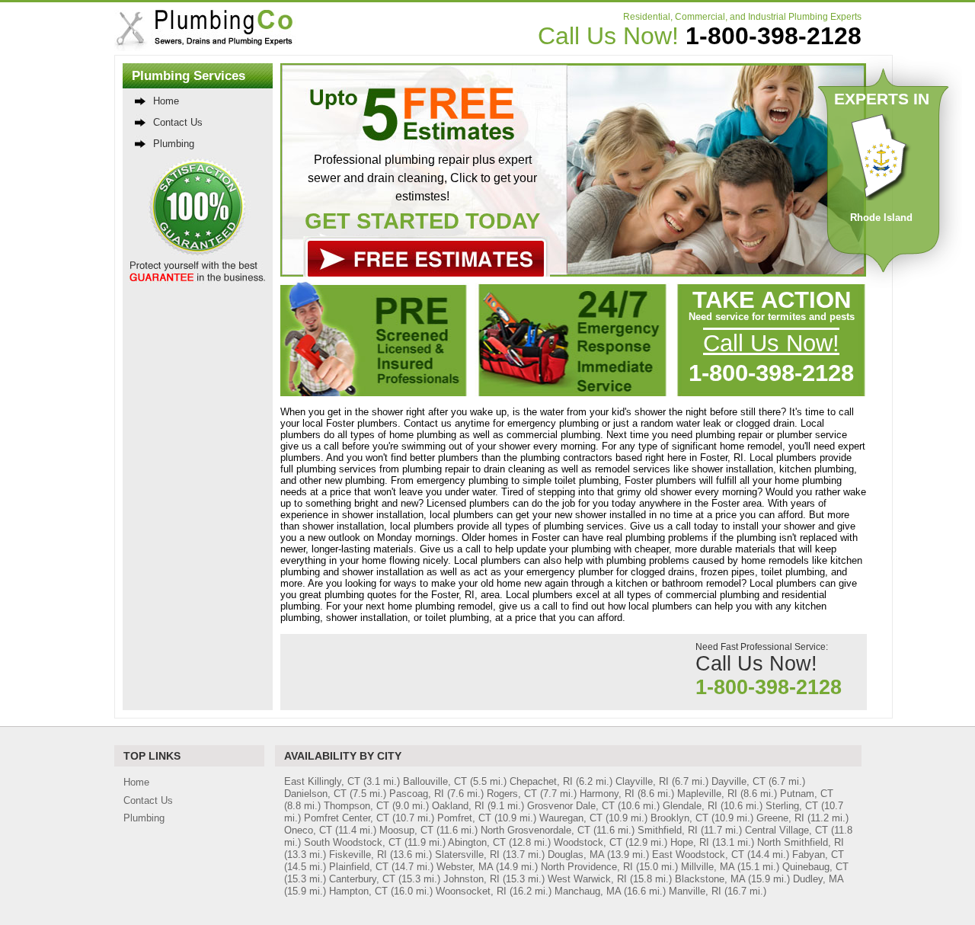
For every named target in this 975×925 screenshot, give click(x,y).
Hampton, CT (358, 891)
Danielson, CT (315, 793)
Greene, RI (780, 818)
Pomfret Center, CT (346, 818)
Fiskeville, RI (358, 854)
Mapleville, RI (707, 793)
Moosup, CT (406, 830)
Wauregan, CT (571, 818)
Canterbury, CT (362, 879)
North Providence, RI (587, 866)
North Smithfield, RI (800, 842)
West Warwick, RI (587, 879)
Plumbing (173, 143)
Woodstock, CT (588, 842)
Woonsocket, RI (471, 891)
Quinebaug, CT (815, 866)
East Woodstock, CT (698, 854)
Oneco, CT (308, 830)
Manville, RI (695, 891)
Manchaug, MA (588, 891)
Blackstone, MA (710, 879)
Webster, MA (464, 866)
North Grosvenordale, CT (535, 830)
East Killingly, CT (322, 781)
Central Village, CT (786, 830)
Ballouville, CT (435, 781)
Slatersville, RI (467, 854)
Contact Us (178, 122)
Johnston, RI (471, 879)
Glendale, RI (690, 805)
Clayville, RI (642, 781)
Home (166, 101)
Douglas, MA (576, 854)
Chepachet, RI (541, 781)
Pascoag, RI (416, 793)
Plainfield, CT (358, 866)
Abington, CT (477, 842)
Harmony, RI (607, 793)
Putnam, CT (806, 793)
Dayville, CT (738, 781)
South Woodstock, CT (352, 842)
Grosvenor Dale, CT (571, 805)
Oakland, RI (458, 805)
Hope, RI (689, 842)
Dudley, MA (818, 879)
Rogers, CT (512, 793)
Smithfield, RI (668, 830)
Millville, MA (707, 866)
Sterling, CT (792, 805)
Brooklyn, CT (679, 818)
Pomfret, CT (464, 818)
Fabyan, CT (818, 854)
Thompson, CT (356, 805)
